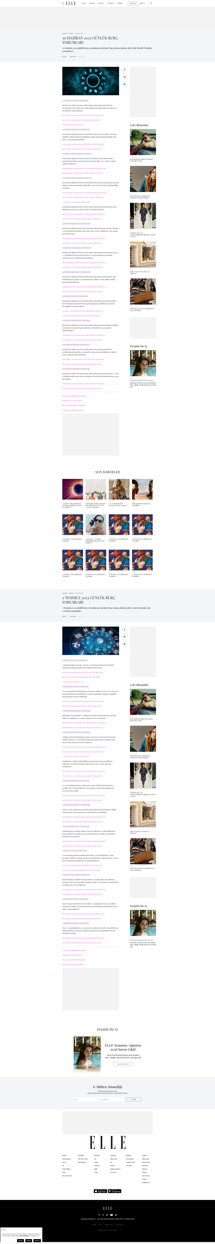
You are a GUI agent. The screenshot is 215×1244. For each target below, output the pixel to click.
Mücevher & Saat (67, 1176)
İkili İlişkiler (129, 1166)
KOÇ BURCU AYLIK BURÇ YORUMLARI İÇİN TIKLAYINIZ (81, 120)
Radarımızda (145, 1159)
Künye (100, 1224)
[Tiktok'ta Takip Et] (116, 1215)
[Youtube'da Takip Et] (111, 1215)
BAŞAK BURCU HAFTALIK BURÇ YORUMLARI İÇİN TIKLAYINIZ (83, 238)
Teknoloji (144, 1169)
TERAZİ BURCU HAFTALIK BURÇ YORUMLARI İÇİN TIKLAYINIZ (83, 263)
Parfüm (96, 1172)
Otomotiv (144, 1172)
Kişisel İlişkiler (130, 1159)
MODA (83, 3)
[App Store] (100, 1191)
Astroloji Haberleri (79, 33)
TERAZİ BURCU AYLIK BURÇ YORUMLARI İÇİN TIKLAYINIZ (82, 267)
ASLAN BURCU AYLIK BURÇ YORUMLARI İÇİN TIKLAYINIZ (82, 219)
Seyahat (144, 1179)
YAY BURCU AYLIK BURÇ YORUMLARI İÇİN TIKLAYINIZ (81, 316)
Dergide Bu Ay (146, 1182)
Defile (64, 1172)
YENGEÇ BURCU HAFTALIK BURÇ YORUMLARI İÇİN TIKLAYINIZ (84, 193)
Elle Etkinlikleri (82, 1162)
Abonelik (94, 1224)
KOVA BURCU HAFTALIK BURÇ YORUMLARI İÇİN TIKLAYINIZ (83, 359)
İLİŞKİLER (119, 3)
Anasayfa (64, 33)
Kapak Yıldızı (113, 1159)
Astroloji (71, 33)
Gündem (112, 1166)
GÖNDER (133, 1099)
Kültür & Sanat (146, 1162)
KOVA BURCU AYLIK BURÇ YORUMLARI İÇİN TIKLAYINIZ (81, 364)
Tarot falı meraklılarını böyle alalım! (74, 396)
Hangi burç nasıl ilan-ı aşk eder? (73, 410)
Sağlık (96, 1169)
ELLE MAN (101, 3)
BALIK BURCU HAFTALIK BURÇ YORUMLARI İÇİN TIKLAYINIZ (83, 384)
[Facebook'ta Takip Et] (99, 1215)
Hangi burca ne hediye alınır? (72, 401)
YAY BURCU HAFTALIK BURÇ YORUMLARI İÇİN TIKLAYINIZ (82, 311)
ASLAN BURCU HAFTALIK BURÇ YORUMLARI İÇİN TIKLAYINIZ (83, 214)
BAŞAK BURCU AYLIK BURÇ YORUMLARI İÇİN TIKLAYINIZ (82, 243)
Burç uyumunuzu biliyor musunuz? (74, 405)
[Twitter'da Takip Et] (103, 1215)
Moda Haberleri (66, 1159)
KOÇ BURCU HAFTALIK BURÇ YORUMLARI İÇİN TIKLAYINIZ (82, 115)
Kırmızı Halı (113, 1172)
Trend (63, 1162)
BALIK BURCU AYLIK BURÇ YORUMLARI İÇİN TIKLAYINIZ (82, 388)
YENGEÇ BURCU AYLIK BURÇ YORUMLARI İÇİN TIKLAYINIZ (82, 197)
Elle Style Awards (83, 1159)
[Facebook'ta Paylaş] (124, 70)
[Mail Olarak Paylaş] (124, 84)
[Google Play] (114, 1191)
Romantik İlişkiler (130, 1162)
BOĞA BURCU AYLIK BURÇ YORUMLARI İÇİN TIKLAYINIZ (81, 149)
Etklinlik (81, 1155)
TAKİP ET (142, 3)
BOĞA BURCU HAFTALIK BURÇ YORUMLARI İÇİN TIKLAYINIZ (83, 144)
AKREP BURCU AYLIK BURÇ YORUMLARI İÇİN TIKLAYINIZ (82, 292)
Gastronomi (145, 1166)
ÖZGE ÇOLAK (73, 56)
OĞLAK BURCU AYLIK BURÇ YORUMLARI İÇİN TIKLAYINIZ (82, 340)
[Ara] (151, 3)
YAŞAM (144, 1155)
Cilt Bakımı (97, 1166)
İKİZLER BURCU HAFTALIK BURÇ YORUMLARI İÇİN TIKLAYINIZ (84, 169)
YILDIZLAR (113, 1155)
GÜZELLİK (92, 3)
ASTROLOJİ (110, 3)
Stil (63, 1166)
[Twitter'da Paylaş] (124, 77)
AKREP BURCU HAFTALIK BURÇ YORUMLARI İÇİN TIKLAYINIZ (83, 287)
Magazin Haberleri (115, 1169)
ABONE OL (133, 3)
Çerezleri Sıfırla (119, 1224)
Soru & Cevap (145, 1176)
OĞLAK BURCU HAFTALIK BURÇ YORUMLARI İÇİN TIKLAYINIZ (83, 335)
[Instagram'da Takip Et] (107, 1215)
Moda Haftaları (66, 1169)
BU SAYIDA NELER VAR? (123, 1064)
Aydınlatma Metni (109, 1224)
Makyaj (96, 1162)
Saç (95, 1159)
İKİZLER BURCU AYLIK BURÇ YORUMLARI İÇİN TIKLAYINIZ (82, 173)
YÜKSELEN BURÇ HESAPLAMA (72, 125)
